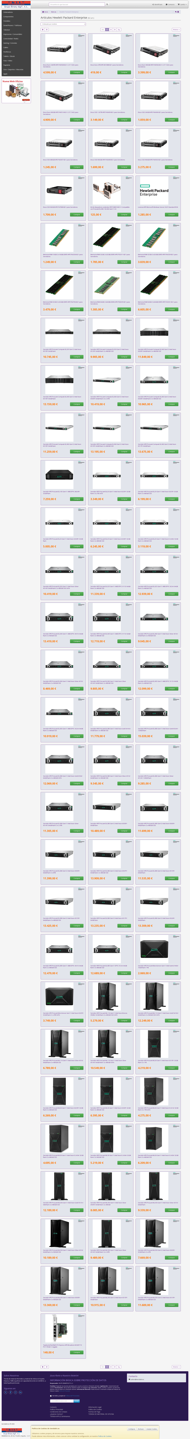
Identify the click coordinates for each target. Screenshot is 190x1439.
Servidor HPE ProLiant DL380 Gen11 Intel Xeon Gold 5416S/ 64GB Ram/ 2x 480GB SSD (110, 730)
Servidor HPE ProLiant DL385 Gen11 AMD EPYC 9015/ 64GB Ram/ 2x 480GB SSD (63, 967)
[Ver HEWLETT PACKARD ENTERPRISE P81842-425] (63, 949)
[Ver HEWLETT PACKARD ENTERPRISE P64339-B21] (158, 238)
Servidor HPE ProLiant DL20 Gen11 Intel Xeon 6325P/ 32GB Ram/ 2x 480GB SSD (158, 492)
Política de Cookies (104, 1436)
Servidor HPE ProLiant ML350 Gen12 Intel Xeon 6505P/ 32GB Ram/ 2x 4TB (156, 1251)
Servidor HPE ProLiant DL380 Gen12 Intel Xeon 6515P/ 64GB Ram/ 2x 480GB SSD (61, 919)
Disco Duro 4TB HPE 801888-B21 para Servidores (106, 65)
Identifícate (158, 4)
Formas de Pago (94, 1412)
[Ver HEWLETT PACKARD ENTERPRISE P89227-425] (111, 902)
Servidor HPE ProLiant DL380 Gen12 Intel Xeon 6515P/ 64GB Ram (156, 872)
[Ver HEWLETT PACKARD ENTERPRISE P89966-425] (111, 854)
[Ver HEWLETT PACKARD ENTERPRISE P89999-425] (111, 380)
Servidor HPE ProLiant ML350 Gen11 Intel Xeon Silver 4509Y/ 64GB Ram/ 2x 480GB (108, 1204)
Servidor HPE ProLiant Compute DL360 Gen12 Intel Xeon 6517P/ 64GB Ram (157, 445)
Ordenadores (8, 12)
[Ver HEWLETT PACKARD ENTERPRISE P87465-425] (158, 475)
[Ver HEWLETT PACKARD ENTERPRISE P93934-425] (111, 807)
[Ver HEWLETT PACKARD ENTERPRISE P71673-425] (158, 617)
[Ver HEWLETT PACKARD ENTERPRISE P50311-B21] (111, 238)
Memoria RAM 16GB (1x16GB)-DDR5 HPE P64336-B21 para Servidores (63, 255)
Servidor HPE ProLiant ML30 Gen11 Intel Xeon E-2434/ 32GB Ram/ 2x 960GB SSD (110, 1156)
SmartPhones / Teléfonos (12, 25)
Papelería (6, 65)
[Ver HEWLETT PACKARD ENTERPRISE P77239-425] (158, 570)
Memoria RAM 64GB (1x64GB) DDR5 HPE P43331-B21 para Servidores (157, 303)
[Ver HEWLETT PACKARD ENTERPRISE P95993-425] (158, 902)
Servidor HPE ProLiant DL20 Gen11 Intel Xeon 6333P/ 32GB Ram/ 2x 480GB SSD (110, 540)
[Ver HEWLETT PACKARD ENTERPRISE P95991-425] (158, 854)
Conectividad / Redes (10, 39)
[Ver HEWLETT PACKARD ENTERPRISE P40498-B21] (111, 143)
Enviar (77, 1401)
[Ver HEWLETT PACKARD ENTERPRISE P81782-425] (63, 665)
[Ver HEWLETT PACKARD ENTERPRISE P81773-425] (158, 1139)
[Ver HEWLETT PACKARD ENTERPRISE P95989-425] (63, 427)
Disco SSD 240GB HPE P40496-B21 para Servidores (155, 112)
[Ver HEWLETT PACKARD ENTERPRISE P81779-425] (63, 1186)
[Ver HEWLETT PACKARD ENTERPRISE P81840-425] (158, 665)
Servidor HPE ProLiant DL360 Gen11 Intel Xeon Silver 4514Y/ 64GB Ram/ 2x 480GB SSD (108, 682)
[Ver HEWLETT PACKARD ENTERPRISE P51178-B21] (63, 1328)
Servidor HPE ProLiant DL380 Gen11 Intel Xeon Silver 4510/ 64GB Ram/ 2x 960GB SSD (110, 777)
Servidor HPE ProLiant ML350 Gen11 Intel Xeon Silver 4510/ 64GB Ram (158, 1204)
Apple (5, 74)
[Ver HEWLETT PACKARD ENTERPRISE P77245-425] (111, 949)
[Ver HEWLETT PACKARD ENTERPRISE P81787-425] (63, 759)
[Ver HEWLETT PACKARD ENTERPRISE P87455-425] (63, 996)
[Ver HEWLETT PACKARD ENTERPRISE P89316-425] (158, 807)
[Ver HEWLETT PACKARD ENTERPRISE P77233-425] (111, 1233)
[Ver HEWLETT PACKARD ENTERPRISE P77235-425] (63, 807)
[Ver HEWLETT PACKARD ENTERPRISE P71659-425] (63, 1044)
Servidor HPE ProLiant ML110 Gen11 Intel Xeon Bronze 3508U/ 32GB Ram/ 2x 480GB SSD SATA (108, 1014)
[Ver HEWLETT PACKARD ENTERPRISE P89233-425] (158, 380)
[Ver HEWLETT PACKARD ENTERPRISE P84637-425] (158, 996)
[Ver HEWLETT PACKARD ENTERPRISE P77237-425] (111, 665)
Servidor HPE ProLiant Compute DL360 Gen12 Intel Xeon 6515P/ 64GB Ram (62, 445)
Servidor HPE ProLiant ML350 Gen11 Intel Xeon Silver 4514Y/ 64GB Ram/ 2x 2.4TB (108, 1251)
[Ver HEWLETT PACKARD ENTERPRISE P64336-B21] (63, 238)
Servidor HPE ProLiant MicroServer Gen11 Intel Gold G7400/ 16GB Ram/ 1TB (158, 967)
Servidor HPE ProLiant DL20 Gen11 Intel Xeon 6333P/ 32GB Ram (63, 540)
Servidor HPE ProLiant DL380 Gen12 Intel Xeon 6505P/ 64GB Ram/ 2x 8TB (61, 872)
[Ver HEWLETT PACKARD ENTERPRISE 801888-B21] (111, 48)
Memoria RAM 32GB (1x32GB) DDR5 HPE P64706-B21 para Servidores (62, 303)
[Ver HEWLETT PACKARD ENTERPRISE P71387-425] (63, 1139)
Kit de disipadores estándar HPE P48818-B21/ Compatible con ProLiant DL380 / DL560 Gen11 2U (110, 208)
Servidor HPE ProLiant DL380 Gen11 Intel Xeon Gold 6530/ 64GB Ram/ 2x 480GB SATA (62, 777)
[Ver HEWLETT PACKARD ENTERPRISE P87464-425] (63, 1091)
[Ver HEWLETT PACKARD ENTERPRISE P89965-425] (63, 902)
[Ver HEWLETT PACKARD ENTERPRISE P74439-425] (158, 949)
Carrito (182, 4)
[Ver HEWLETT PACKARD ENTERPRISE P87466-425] (111, 522)
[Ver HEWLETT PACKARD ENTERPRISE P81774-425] (111, 996)
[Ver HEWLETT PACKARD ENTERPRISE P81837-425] (63, 617)
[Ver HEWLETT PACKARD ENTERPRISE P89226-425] (111, 427)
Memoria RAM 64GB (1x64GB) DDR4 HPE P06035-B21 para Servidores (110, 303)
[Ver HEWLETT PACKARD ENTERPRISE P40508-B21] (63, 48)
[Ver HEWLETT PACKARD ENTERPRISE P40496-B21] (158, 96)
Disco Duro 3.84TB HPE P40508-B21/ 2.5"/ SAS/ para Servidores (60, 66)
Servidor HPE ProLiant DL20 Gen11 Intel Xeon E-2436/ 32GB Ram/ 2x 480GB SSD (158, 540)
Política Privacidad (56, 1409)
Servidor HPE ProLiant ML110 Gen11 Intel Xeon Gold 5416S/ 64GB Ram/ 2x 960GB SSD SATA (158, 1014)
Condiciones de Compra (58, 1412)
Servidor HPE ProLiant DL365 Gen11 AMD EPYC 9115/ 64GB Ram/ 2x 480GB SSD (158, 682)
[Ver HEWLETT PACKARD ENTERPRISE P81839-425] (111, 617)
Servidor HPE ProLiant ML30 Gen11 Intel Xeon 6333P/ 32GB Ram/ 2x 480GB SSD (110, 1109)
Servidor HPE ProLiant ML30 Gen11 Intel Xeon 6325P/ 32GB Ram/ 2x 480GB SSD (63, 1109)
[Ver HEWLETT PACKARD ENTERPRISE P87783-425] (111, 333)
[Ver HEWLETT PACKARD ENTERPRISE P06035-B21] (111, 285)
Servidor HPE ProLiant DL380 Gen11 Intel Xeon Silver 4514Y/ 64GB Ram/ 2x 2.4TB (61, 824)
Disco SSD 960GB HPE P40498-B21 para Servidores (107, 160)
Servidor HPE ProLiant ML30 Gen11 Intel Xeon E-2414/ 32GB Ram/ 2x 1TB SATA (158, 1109)
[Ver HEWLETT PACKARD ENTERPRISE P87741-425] (63, 380)
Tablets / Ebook (9, 56)
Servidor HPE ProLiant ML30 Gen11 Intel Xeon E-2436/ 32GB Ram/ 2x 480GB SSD (158, 1156)
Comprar (77, 72)
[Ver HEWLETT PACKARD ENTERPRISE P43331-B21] (158, 285)
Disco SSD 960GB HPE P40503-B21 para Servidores (155, 160)
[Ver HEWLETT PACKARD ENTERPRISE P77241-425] (158, 712)
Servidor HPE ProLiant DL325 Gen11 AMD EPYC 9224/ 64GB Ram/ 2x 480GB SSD (158, 587)
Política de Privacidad (64, 1391)
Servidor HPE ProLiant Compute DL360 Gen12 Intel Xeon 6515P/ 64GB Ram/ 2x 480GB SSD (109, 445)
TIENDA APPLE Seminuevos (60, 1416)
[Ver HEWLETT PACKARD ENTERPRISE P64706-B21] (63, 285)
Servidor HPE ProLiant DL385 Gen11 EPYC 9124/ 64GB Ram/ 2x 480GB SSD (108, 967)
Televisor (6, 30)
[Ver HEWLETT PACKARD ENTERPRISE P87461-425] (158, 1044)
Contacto (170, 4)
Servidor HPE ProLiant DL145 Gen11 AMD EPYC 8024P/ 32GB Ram (61, 492)
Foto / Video (7, 61)
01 (107, 30)
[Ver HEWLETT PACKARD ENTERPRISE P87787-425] (63, 1281)
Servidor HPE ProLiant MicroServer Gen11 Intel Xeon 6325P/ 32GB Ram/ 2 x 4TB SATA (63, 1014)
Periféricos (7, 52)
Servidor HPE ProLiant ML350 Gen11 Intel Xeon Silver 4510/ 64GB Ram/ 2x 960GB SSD (63, 1251)
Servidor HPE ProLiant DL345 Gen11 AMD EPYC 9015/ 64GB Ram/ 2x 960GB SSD (63, 635)
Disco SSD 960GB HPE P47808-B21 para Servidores (60, 207)
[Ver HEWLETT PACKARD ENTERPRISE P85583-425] (158, 1186)
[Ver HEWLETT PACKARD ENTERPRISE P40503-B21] (158, 143)
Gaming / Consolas (10, 43)
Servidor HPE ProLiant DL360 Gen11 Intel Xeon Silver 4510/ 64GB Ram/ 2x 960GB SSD (158, 635)
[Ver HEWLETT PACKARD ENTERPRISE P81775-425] (111, 1186)
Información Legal (94, 1407)
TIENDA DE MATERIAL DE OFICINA (101, 1414)
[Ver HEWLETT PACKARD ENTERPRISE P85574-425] (63, 522)
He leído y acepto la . (65, 1396)
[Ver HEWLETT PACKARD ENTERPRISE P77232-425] (111, 1139)
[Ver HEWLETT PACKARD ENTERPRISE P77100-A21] (158, 190)
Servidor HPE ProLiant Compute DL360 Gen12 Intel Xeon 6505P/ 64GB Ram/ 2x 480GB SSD (157, 398)
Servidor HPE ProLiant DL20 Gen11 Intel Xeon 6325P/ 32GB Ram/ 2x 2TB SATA (110, 492)
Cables (5, 47)
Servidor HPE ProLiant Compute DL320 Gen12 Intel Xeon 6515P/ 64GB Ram (62, 350)
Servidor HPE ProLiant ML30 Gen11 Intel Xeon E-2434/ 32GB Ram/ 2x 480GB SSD (63, 1156)
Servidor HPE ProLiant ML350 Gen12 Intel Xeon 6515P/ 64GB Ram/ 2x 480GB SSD (156, 1298)
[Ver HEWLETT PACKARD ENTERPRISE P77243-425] (63, 570)
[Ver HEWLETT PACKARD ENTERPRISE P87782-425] (158, 333)
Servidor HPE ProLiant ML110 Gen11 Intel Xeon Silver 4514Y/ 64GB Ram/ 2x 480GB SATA (108, 1061)
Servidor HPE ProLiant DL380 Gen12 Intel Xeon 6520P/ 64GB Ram (156, 919)
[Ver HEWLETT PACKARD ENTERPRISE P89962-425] (63, 854)
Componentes (8, 17)
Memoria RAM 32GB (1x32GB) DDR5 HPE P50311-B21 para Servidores (110, 255)
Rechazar (141, 1429)
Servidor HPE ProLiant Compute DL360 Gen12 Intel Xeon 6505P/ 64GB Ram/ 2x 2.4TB (109, 398)
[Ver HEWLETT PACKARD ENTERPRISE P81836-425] (111, 570)
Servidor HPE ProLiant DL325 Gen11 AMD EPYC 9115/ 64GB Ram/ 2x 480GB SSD (110, 587)
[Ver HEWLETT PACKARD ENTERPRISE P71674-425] (111, 759)
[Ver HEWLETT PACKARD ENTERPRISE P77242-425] (158, 759)
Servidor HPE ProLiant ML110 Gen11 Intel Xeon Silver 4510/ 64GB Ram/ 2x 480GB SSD (63, 1061)
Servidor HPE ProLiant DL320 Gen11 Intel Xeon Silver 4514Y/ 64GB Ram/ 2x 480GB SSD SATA (61, 587)
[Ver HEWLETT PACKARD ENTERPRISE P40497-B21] (63, 143)
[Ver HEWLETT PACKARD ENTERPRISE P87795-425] (158, 1281)
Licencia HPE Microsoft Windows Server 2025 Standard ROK (158, 207)
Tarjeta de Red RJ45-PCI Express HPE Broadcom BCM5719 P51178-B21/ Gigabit (62, 1346)
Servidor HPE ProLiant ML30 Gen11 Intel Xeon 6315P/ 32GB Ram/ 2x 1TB (158, 1061)
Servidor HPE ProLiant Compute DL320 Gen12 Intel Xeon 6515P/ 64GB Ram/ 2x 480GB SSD (109, 350)
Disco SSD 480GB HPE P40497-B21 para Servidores (60, 160)
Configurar (131, 1429)
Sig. (119, 30)
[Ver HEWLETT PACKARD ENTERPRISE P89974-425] (158, 1233)
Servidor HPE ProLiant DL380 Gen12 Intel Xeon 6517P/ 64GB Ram (108, 919)
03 (115, 30)
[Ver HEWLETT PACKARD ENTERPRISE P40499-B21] (111, 96)
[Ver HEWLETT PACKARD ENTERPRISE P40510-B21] (63, 96)
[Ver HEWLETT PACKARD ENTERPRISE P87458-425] (111, 1091)
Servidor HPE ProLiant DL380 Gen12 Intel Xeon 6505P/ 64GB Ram (108, 824)
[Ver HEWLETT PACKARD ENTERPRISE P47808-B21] (63, 190)
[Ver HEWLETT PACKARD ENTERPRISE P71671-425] (63, 1233)
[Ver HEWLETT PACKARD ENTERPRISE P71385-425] (158, 1091)
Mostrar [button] (175, 30)
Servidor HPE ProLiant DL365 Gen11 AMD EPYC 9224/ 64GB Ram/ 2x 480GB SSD (63, 730)
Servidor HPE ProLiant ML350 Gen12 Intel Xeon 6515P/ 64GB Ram (108, 1298)
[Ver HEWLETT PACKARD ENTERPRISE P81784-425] (111, 712)
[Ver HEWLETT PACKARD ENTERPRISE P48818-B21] (111, 190)
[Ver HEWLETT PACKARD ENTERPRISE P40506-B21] (158, 48)
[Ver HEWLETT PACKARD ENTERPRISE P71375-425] (158, 522)
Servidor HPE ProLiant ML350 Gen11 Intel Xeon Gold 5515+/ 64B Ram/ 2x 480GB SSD (63, 1204)
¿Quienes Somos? (56, 1414)
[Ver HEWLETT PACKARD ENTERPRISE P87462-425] (111, 475)
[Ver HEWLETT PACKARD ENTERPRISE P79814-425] (63, 475)
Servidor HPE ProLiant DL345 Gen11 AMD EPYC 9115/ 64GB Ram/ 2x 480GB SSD (110, 635)
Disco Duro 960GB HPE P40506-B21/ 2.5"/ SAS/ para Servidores (155, 66)
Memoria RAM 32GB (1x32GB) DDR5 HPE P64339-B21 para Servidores (157, 255)
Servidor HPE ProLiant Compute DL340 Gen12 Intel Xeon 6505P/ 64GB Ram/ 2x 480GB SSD (157, 350)
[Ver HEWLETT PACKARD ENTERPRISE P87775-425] (63, 333)
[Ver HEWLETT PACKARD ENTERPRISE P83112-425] (111, 1044)
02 (111, 30)
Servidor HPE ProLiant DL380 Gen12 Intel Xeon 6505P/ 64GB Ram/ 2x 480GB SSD (156, 824)
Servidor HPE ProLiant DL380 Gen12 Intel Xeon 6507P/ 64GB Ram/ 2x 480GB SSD (108, 872)
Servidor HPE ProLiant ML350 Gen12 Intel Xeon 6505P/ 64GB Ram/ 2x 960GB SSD (61, 1298)
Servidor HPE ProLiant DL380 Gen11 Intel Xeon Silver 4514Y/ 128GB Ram (155, 777)
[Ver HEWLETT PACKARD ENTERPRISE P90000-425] (158, 427)
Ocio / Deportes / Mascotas (13, 69)
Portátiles (6, 21)
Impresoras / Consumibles (12, 34)
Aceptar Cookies (152, 1429)
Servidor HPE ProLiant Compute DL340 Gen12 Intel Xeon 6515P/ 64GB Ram (62, 398)
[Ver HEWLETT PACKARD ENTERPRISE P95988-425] (111, 1281)
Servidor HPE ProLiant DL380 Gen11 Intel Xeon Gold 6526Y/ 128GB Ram (158, 730)
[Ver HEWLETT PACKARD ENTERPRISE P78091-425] (63, 712)
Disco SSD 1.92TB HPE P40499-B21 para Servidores (107, 112)
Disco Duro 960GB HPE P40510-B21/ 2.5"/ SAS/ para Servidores (60, 113)
